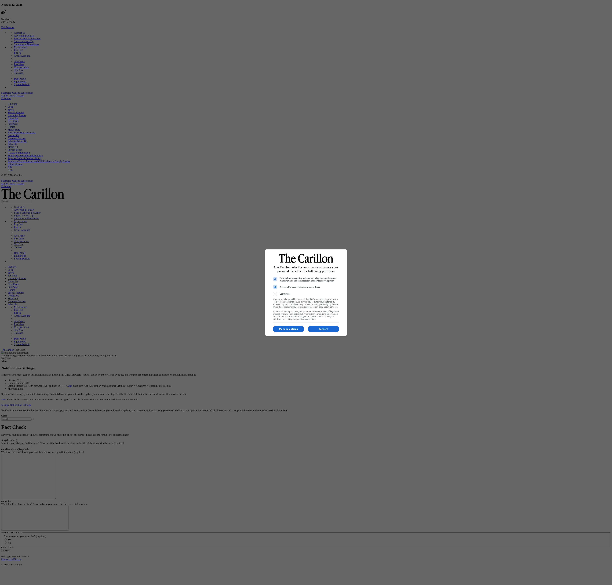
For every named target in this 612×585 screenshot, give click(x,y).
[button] (306, 294)
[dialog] (306, 292)
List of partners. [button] (331, 307)
